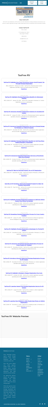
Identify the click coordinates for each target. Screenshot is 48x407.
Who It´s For (28, 362)
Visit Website (24, 41)
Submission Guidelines (40, 370)
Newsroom (40, 374)
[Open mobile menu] (21, 2)
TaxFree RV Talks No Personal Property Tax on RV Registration (24, 170)
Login (39, 375)
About (27, 366)
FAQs (39, 367)
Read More (24, 103)
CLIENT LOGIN (41, 3)
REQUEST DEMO (32, 3)
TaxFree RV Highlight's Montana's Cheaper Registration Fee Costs (24, 273)
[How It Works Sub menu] (31, 359)
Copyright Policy (40, 365)
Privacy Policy (39, 359)
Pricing (28, 364)
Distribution (29, 367)
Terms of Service (40, 362)
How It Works (27, 359)
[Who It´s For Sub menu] (31, 362)
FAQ (27, 369)
